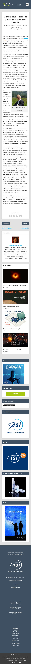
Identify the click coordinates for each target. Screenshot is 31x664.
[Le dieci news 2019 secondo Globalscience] (15, 276)
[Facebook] (12, 662)
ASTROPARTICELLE (9, 660)
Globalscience (17, 654)
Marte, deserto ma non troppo (11, 306)
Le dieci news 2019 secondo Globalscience (14, 285)
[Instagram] (17, 662)
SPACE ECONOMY (9, 657)
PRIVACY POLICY (22, 660)
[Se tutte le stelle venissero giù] (15, 318)
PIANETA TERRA (9, 658)
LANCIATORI (16, 657)
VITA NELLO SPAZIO (24, 657)
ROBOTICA (16, 660)
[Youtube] (20, 662)
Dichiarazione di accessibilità (15, 580)
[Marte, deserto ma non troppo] (15, 297)
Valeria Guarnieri (15, 614)
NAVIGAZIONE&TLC (21, 658)
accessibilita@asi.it (15, 587)
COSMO (14, 658)
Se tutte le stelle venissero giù (11, 329)
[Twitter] (15, 662)
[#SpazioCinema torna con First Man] (15, 340)
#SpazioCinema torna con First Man (13, 349)
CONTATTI (15, 584)
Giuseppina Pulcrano (15, 25)
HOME (4, 657)
